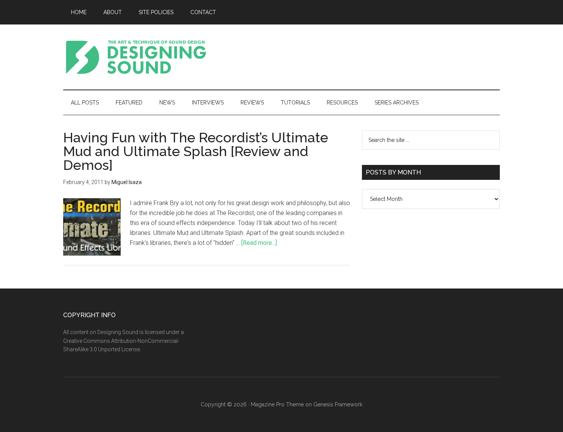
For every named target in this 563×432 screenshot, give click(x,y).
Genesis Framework (337, 404)
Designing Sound (136, 57)
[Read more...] (259, 242)
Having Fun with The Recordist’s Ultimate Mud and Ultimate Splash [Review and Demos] (195, 151)
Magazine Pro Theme (277, 404)
